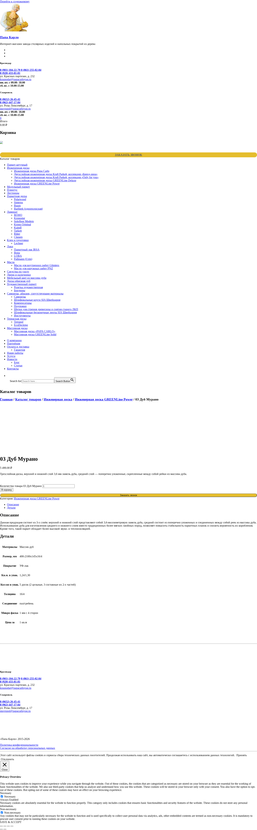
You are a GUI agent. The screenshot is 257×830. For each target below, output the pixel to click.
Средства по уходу (18, 271)
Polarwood (20, 199)
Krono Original (22, 224)
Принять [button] (241, 755)
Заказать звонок (128, 154)
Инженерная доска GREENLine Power (37, 183)
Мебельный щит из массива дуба (26, 277)
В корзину (6, 490)
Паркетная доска (17, 196)
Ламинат (12, 211)
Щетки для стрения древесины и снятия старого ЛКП (46, 309)
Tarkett (18, 230)
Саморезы (20, 296)
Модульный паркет (18, 186)
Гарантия (19, 349)
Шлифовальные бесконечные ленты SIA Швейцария (45, 312)
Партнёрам (13, 343)
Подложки (20, 306)
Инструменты (22, 315)
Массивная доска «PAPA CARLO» (34, 331)
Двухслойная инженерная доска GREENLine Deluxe (45, 180)
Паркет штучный (17, 164)
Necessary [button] (5, 793)
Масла (11, 262)
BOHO (18, 215)
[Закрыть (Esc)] (11, 826)
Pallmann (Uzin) (23, 259)
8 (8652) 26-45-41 (10, 99)
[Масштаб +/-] (1, 826)
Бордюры (19, 290)
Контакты (13, 368)
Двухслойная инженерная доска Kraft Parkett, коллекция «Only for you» (56, 177)
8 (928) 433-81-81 (10, 73)
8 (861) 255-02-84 (31, 69)
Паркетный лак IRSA (27, 249)
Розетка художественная (28, 287)
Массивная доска (17, 328)
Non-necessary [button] (8, 809)
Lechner (18, 243)
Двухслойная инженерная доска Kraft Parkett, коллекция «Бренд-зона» (56, 174)
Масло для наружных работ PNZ (33, 268)
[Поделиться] (8, 826)
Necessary (10, 796)
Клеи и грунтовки (18, 240)
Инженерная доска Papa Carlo (31, 171)
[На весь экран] (4, 826)
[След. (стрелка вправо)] (4, 829)
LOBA (18, 255)
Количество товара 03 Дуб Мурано (21, 485)
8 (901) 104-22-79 (10, 69)
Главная (6, 399)
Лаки (10, 246)
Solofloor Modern (24, 221)
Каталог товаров (28, 399)
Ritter (17, 233)
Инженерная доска (18, 167)
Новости (12, 359)
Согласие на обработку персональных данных (27, 748)
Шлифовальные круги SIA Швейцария (37, 299)
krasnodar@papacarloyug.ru (15, 79)
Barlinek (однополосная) (28, 208)
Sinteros (18, 202)
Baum (17, 205)
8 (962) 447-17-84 (10, 102)
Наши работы (15, 352)
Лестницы (13, 193)
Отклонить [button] (7, 759)
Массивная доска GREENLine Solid (35, 334)
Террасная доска (16, 318)
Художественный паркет (22, 284)
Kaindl (18, 227)
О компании (14, 340)
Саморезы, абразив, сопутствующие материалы (35, 293)
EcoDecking (21, 325)
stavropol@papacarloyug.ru (15, 108)
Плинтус (12, 189)
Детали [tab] (11, 507)
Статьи (18, 365)
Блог (17, 362)
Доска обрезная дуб (18, 281)
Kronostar (19, 218)
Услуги (11, 356)
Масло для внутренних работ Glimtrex (36, 265)
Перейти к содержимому (15, 1)
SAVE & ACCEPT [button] (11, 822)
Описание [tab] (13, 504)
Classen (18, 237)
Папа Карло (9, 37)
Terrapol (18, 321)
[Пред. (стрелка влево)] (1, 829)
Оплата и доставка (18, 346)
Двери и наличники (19, 274)
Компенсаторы (23, 303)
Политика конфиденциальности (19, 744)
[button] (11, 375)
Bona (17, 252)
